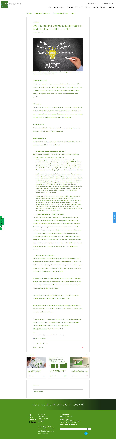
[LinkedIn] (29, 422)
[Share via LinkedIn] (40, 343)
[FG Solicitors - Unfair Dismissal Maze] (36, 362)
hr (42, 334)
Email (61, 426)
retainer (61, 334)
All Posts (29, 13)
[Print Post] (47, 343)
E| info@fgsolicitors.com (107, 3)
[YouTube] (33, 422)
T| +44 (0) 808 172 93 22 (93, 3)
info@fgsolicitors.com (48, 428)
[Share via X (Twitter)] (37, 343)
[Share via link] (43, 343)
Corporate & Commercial (42, 13)
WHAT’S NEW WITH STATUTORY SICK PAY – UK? (80, 371)
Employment (36, 338)
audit (56, 334)
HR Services (42, 338)
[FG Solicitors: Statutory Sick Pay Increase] (79, 362)
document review (49, 334)
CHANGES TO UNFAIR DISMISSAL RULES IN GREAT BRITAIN (34, 371)
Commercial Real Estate (60, 13)
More (72, 13)
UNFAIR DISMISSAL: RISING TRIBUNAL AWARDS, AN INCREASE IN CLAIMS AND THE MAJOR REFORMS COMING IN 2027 (57, 371)
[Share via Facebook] (33, 343)
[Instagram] (35, 422)
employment (37, 334)
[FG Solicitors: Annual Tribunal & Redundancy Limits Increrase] (58, 362)
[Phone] (82, 404)
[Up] (86, 433)
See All (88, 354)
